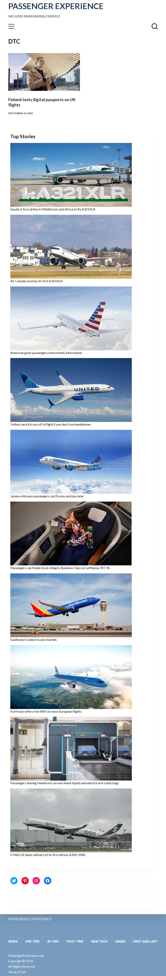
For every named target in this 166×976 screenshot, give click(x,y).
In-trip (53, 941)
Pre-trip (33, 941)
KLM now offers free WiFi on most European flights (46, 711)
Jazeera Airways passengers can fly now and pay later (47, 496)
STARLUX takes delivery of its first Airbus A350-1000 (47, 855)
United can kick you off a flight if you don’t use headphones (50, 424)
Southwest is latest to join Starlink (33, 639)
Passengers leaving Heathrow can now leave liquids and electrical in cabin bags (64, 783)
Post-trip (75, 941)
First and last (145, 941)
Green (120, 941)
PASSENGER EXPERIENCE (55, 6)
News (13, 941)
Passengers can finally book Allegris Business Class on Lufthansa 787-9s (60, 568)
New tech (99, 941)
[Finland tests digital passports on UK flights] (44, 72)
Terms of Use (17, 972)
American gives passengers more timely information (46, 353)
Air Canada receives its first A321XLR (36, 281)
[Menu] (11, 26)
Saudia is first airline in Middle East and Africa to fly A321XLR (52, 209)
